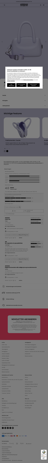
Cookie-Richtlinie (11, 81)
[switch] (44, 458)
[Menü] (46, 450)
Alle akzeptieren (11, 85)
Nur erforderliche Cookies (21, 85)
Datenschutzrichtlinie (28, 79)
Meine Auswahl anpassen (33, 85)
